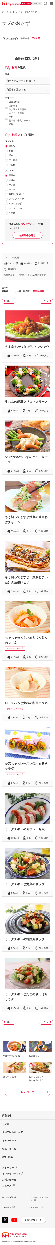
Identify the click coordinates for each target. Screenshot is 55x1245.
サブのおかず (15, 203)
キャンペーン (9, 1140)
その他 (12, 164)
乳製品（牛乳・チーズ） (20, 120)
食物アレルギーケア (12, 1132)
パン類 (12, 184)
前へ (9, 301)
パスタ (12, 189)
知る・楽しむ (9, 1148)
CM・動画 (7, 1157)
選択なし (13, 146)
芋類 (11, 117)
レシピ (5, 1123)
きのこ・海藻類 (16, 113)
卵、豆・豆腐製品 (17, 109)
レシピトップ (27, 1092)
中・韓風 (13, 160)
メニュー (51, 3)
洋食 (11, 155)
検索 (45, 3)
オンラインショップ (12, 1173)
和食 (11, 150)
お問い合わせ (9, 1179)
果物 (11, 124)
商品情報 (6, 1115)
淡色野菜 (13, 106)
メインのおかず (16, 199)
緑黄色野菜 (14, 102)
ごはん (12, 180)
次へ (46, 301)
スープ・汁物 (15, 208)
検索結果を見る (27, 235)
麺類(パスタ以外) (17, 194)
